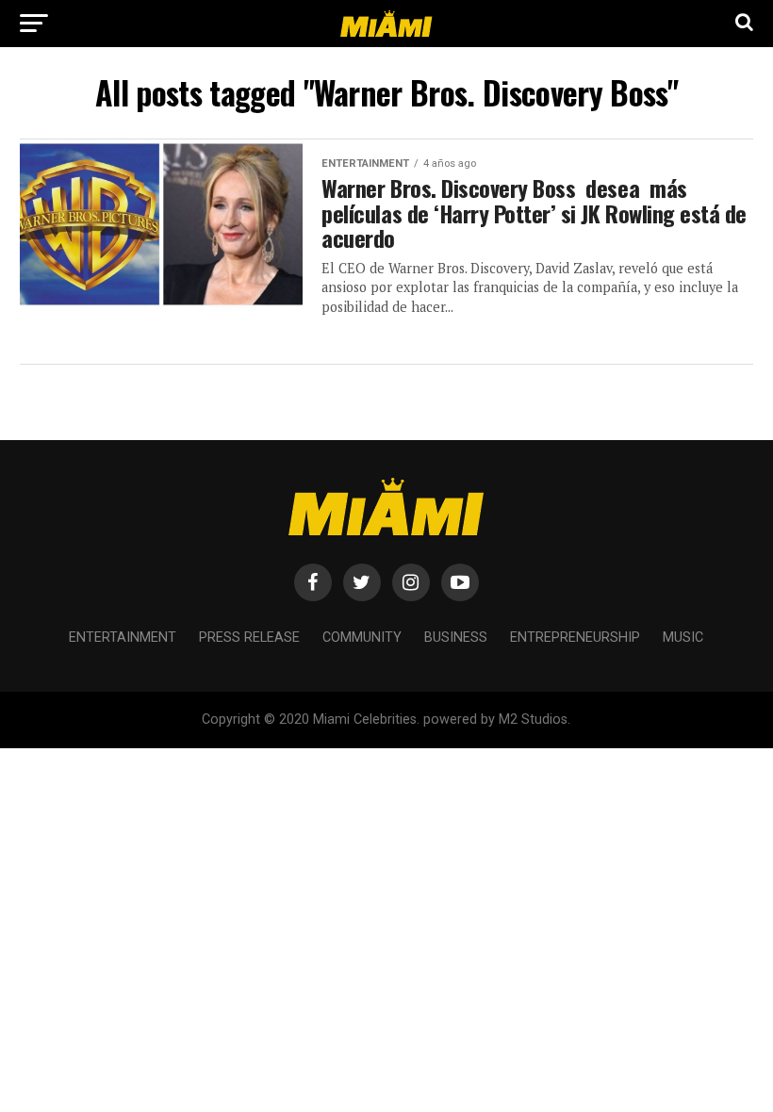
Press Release (249, 638)
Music (683, 638)
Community (362, 638)
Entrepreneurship (575, 638)
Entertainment (122, 638)
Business (455, 638)
